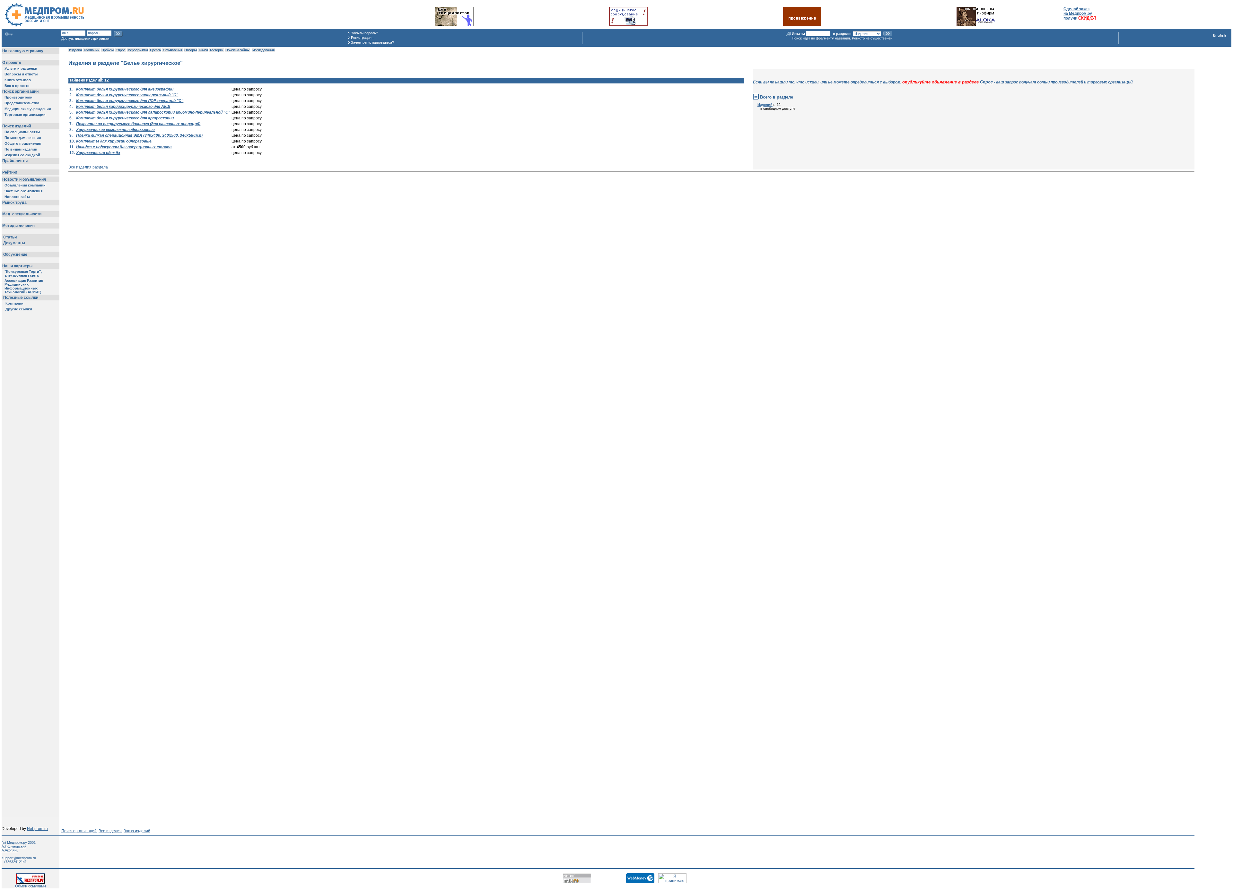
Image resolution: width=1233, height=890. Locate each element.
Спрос (120, 50)
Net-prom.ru (37, 828)
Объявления (172, 50)
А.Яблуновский (14, 846)
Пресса (155, 50)
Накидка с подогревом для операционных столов (123, 147)
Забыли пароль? (364, 33)
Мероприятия (137, 50)
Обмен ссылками (30, 886)
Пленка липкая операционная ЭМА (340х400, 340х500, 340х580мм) (139, 135)
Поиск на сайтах (237, 50)
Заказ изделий (137, 831)
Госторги (216, 50)
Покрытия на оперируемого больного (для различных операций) (138, 124)
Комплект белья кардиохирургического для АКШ (123, 106)
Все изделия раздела (88, 167)
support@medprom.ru (19, 858)
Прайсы (107, 50)
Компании (91, 50)
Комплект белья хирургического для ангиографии (124, 89)
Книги (203, 50)
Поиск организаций (79, 831)
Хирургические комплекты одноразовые (115, 129)
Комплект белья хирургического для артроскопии (125, 118)
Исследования (263, 50)
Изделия (75, 50)
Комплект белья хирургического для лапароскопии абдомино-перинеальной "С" (153, 112)
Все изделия (110, 831)
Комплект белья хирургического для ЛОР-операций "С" (129, 101)
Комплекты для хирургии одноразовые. (114, 141)
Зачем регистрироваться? (372, 42)
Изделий (765, 105)
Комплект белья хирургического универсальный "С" (127, 95)
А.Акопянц (10, 850)
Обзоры (190, 50)
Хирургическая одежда (98, 153)
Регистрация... (362, 37)
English (1219, 35)
